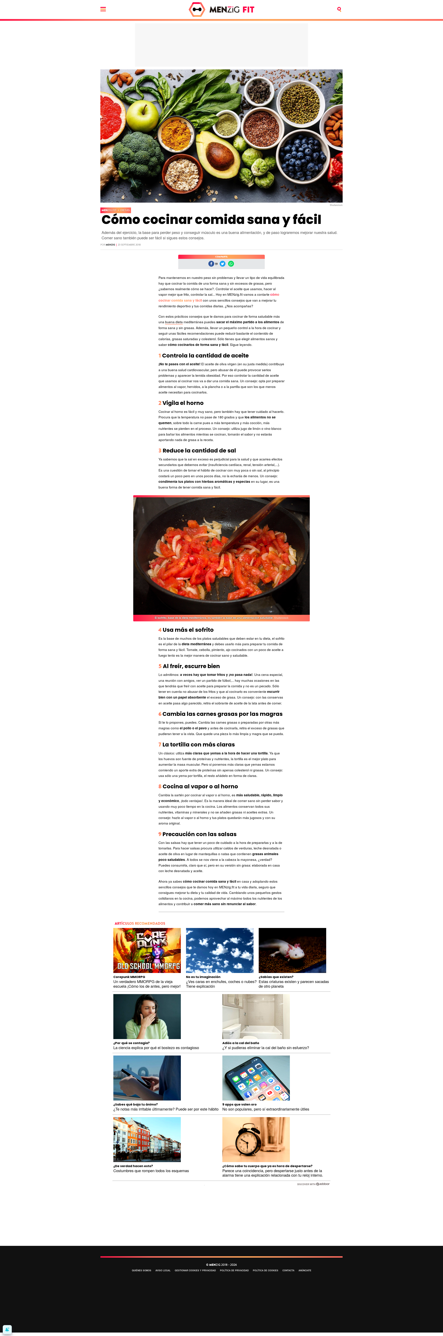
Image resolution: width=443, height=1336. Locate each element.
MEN (109, 210)
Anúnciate (305, 1270)
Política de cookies (265, 1270)
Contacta (288, 1270)
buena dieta (174, 321)
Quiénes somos (141, 1270)
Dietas (125, 210)
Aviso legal (163, 1270)
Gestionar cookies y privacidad (195, 1270)
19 (216, 264)
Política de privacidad (234, 1270)
